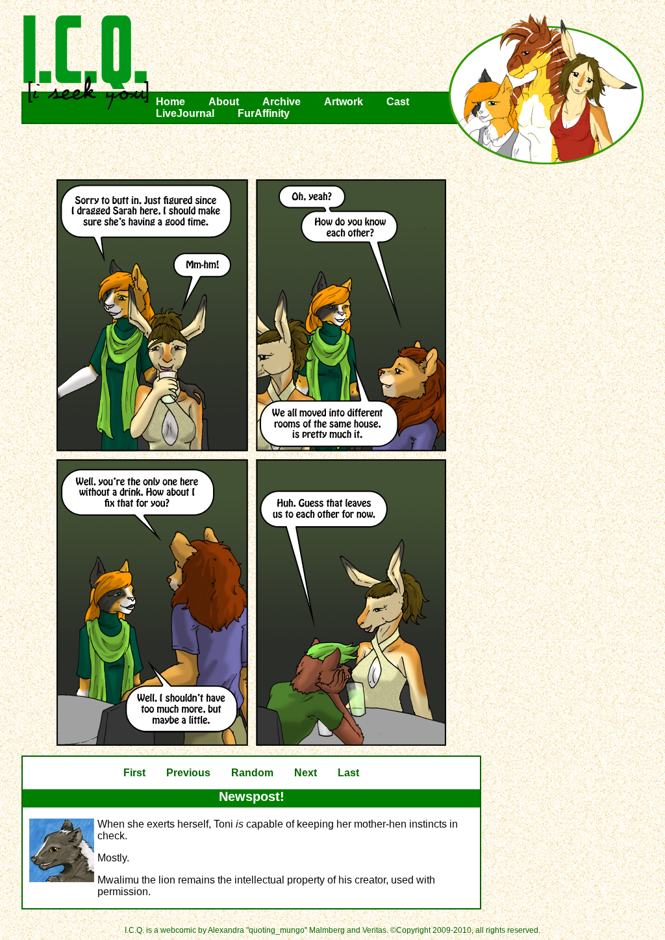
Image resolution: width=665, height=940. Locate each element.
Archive (281, 101)
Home (170, 101)
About (223, 101)
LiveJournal (185, 113)
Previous (188, 772)
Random (252, 772)
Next (305, 772)
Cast (397, 101)
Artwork (343, 101)
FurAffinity (264, 113)
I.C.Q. (86, 62)
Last (348, 772)
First (134, 772)
